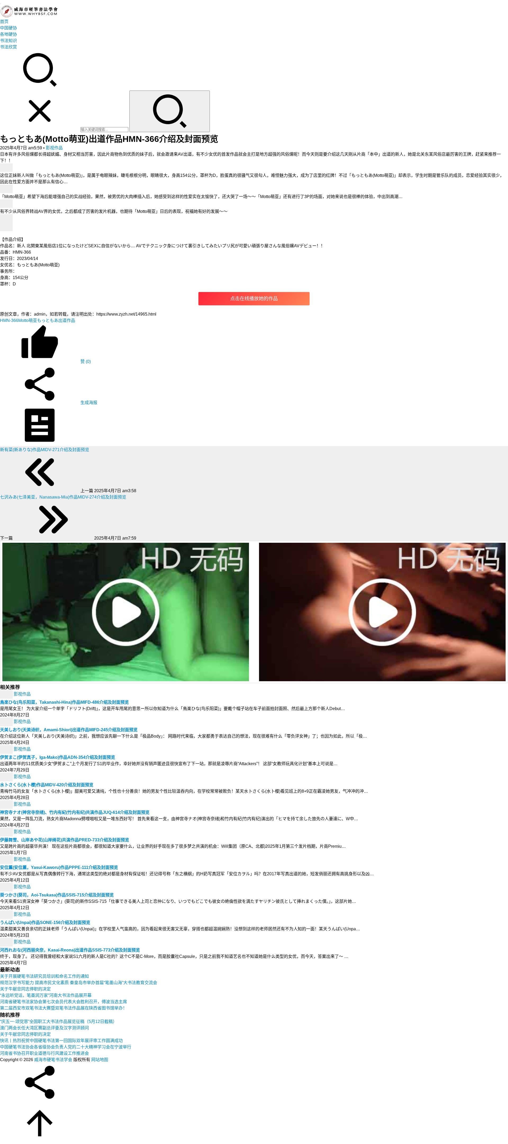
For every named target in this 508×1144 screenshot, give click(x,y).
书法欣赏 (8, 47)
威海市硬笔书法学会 (53, 1059)
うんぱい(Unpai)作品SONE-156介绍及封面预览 (45, 922)
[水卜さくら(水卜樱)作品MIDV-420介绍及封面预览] (7, 776)
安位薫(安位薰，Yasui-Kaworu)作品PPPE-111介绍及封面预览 (59, 867)
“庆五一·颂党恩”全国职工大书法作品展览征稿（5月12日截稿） (58, 1021)
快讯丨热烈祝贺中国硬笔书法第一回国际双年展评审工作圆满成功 (61, 1040)
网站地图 (99, 1059)
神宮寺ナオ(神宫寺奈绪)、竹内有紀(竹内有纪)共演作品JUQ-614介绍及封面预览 (74, 812)
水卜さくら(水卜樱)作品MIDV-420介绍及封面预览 (46, 785)
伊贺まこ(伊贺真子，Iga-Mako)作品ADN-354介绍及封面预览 (57, 757)
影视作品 (54, 148)
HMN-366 (9, 320)
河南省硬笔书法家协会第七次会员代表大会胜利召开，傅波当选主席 (63, 1001)
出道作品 (66, 320)
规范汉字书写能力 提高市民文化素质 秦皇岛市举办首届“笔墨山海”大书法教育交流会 (78, 982)
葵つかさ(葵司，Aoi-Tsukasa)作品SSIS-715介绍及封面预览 (57, 895)
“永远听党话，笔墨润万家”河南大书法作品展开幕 (46, 995)
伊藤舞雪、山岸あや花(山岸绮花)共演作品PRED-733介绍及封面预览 (64, 840)
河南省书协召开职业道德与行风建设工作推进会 (44, 1053)
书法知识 (8, 40)
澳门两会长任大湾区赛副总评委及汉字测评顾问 (44, 1028)
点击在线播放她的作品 (254, 298)
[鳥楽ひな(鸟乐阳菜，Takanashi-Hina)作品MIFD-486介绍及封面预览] (7, 694)
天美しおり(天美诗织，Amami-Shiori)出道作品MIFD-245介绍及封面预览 (69, 730)
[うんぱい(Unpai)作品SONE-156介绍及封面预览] (7, 914)
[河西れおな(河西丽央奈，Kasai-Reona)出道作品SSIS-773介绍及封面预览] (7, 942)
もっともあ (47, 320)
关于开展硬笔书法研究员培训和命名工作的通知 (44, 976)
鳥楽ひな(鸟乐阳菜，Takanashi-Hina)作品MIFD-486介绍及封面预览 (64, 702)
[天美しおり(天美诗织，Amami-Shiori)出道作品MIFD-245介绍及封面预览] (7, 721)
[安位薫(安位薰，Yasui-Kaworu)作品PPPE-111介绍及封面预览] (7, 859)
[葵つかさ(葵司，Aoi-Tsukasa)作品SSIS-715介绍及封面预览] (7, 887)
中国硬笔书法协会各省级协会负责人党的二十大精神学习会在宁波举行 (65, 1047)
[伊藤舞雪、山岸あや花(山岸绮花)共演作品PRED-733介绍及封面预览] (7, 831)
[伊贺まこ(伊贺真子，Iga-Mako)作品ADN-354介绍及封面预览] (7, 749)
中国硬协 (8, 28)
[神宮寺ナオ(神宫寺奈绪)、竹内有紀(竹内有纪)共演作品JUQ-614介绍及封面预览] (7, 804)
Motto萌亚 (27, 320)
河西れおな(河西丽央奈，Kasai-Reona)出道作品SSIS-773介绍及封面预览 (70, 950)
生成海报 (88, 402)
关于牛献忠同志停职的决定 (25, 989)
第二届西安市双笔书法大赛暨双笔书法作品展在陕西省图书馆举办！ (63, 1008)
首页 (4, 21)
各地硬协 (8, 34)
